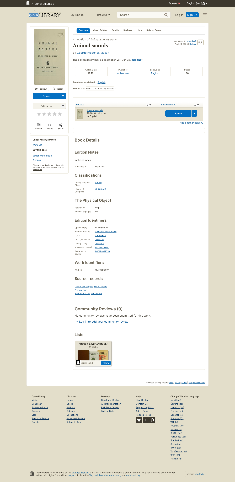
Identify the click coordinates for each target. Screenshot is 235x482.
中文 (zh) (175, 455)
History (192, 44)
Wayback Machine (98, 475)
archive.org (115, 475)
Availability (168, 105)
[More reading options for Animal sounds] (63, 106)
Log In (179, 15)
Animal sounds (99, 39)
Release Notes (143, 415)
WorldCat (37, 145)
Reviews (128, 30)
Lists (139, 30)
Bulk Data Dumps (110, 407)
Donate (175, 3)
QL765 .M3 (100, 189)
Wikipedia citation (197, 382)
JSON (177, 382)
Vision (35, 400)
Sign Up (192, 15)
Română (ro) (176, 440)
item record (96, 293)
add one (136, 59)
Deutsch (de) (177, 407)
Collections (72, 415)
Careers (36, 411)
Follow (106, 363)
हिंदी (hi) (174, 422)
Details (115, 30)
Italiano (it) (176, 429)
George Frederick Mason (93, 52)
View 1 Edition (100, 30)
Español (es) (177, 415)
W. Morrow (123, 73)
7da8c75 (199, 474)
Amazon (37, 160)
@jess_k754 (87, 363)
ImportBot (191, 41)
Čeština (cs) (176, 404)
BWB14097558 (102, 251)
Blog (34, 415)
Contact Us (142, 404)
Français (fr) (176, 418)
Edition (80, 105)
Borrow (46, 96)
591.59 (98, 182)
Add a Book (142, 411)
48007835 (100, 235)
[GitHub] (152, 420)
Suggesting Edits (145, 407)
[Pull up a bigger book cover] (49, 83)
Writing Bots (107, 411)
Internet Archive (82, 293)
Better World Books (42, 155)
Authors (71, 407)
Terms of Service (40, 418)
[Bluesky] (139, 420)
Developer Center (110, 400)
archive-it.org (133, 475)
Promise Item (81, 290)
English (155, 73)
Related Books (154, 30)
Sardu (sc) (175, 444)
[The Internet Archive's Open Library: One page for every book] (44, 14)
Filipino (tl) (176, 458)
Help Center (142, 400)
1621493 (99, 243)
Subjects (71, 411)
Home (70, 400)
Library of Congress (84, 286)
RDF (171, 382)
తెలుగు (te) (175, 447)
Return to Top (74, 422)
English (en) (176, 411)
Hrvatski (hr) (177, 425)
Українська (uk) (178, 451)
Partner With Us (40, 407)
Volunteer (37, 404)
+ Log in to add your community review (102, 321)
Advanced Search (76, 418)
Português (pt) (178, 436)
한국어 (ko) (176, 433)
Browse (102, 15)
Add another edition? (191, 122)
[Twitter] (146, 420)
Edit (200, 42)
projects (72, 475)
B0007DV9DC (102, 247)
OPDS (184, 382)
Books (70, 404)
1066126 (99, 239)
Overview (83, 30)
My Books (77, 15)
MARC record (100, 286)
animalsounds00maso (105, 231)
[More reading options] (63, 96)
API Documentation (111, 404)
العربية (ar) (175, 400)
